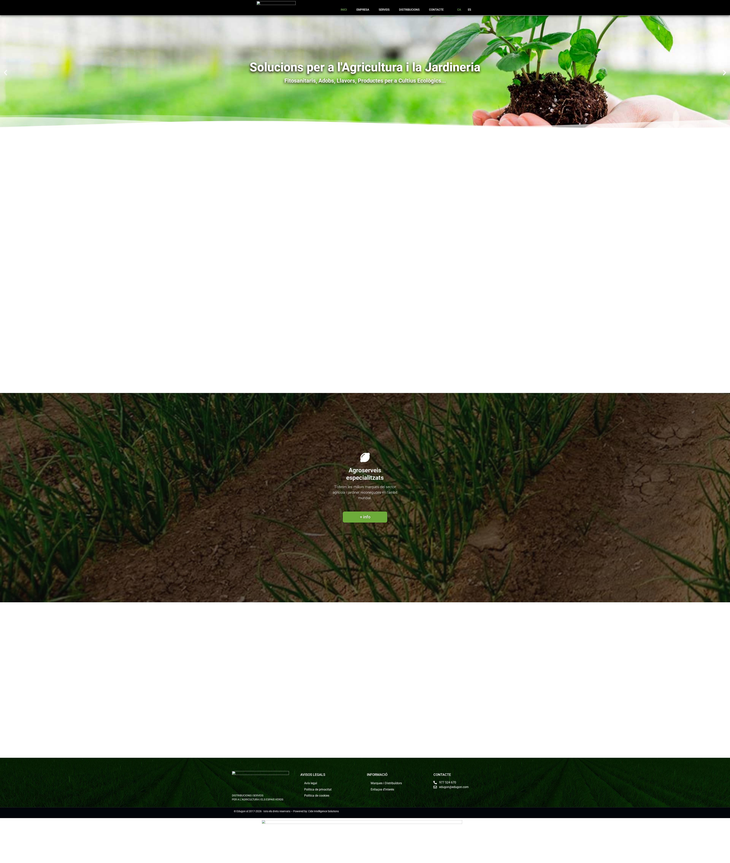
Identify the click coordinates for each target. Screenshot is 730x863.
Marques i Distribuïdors (386, 783)
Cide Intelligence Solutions (323, 811)
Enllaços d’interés (382, 789)
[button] (5, 72)
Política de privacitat (318, 789)
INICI (344, 9)
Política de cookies (316, 795)
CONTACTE (436, 9)
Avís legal (310, 783)
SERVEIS (384, 9)
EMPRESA (362, 9)
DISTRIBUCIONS (409, 9)
